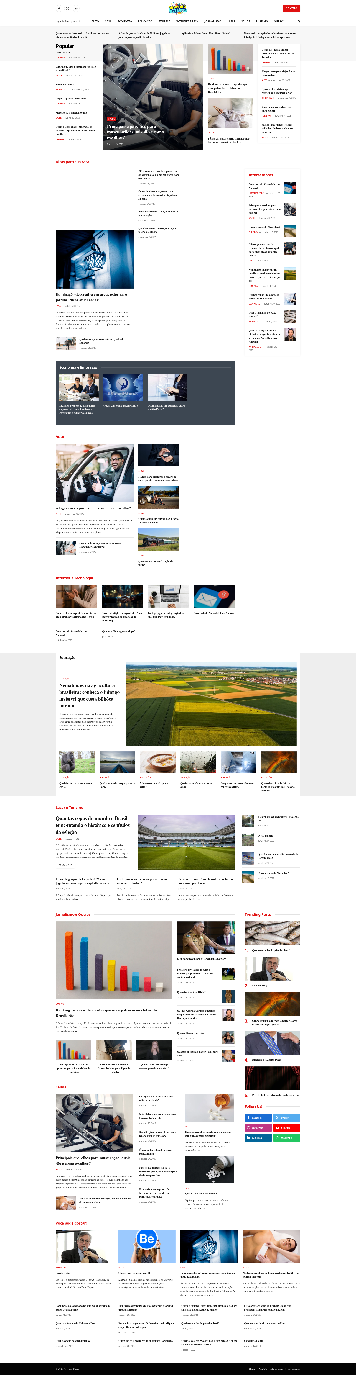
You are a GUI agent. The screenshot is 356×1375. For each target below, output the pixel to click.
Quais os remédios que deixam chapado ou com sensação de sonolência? (208, 1133)
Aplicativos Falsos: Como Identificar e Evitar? (205, 33)
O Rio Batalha (63, 52)
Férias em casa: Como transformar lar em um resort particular (229, 140)
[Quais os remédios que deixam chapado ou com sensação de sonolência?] (209, 1108)
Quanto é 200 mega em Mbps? (118, 631)
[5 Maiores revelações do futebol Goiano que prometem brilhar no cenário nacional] (228, 974)
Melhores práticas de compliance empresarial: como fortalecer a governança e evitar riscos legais (77, 409)
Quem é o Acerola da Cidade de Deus (75, 1323)
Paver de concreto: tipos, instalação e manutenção (158, 213)
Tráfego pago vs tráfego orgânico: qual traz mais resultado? (166, 614)
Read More (65, 865)
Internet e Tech (187, 21)
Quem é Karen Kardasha (190, 1033)
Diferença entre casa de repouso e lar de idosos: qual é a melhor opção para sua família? (158, 174)
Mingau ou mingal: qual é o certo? (155, 785)
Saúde (245, 21)
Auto (95, 21)
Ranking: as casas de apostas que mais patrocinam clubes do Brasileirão (228, 88)
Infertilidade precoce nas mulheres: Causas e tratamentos (158, 1116)
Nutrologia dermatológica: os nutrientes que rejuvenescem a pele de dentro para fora (158, 1171)
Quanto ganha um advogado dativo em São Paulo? (166, 407)
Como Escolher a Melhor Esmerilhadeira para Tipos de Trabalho (277, 53)
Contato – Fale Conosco (271, 1368)
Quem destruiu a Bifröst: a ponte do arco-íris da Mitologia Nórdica (278, 786)
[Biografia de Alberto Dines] (272, 1043)
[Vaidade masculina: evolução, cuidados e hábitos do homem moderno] (66, 1203)
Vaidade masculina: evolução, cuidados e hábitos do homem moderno (277, 128)
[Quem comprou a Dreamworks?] (123, 387)
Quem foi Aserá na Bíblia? (191, 992)
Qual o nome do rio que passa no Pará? (117, 785)
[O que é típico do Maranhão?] (290, 231)
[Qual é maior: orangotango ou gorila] (77, 762)
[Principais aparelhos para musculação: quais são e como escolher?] (153, 97)
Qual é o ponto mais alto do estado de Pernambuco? (278, 856)
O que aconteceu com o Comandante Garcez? (201, 959)
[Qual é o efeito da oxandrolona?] (209, 1169)
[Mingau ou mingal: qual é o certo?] (158, 762)
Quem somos (294, 1368)
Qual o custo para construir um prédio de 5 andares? (102, 341)
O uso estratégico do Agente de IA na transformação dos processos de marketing (122, 616)
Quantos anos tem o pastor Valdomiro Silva (197, 1053)
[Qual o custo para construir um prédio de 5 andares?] (66, 343)
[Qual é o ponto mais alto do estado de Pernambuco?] (248, 858)
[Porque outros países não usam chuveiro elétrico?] (238, 762)
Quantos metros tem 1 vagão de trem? (155, 563)
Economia (125, 21)
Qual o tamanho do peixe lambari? (262, 314)
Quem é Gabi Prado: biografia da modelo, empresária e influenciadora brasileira (75, 130)
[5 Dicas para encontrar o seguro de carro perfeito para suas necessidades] (158, 455)
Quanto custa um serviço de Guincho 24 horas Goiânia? (158, 520)
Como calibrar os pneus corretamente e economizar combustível (100, 545)
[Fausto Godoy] (272, 969)
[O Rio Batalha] (248, 839)
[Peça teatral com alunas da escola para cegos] (272, 1078)
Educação (145, 21)
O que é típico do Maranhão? (71, 98)
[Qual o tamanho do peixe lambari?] (290, 316)
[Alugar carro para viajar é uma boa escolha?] (95, 473)
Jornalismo (213, 21)
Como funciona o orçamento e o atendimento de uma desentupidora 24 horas (157, 195)
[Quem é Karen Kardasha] (228, 1037)
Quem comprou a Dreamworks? (120, 405)
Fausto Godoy (259, 985)
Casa (108, 21)
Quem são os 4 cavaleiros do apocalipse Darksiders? (145, 1341)
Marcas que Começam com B (71, 112)
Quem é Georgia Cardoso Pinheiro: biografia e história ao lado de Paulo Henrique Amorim (264, 336)
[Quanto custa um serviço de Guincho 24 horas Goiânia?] (158, 497)
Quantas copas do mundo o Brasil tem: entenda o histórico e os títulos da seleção (82, 35)
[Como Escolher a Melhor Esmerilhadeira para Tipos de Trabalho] (114, 1050)
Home (252, 1368)
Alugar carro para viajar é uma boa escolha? (278, 73)
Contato (291, 8)
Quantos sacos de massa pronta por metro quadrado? (157, 230)
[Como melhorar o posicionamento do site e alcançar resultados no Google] (76, 596)
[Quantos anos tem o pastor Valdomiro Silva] (228, 1056)
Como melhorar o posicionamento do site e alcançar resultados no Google (75, 614)
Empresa (164, 21)
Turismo (262, 21)
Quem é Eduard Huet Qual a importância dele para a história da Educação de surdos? (209, 1307)
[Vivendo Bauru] (178, 8)
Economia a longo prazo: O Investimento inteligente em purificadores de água (154, 1193)
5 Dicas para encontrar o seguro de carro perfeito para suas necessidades (158, 478)
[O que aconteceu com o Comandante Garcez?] (206, 937)
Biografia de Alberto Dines (266, 1060)
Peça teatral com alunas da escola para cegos (276, 1095)
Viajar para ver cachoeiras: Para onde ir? (276, 108)
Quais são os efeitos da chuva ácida (196, 785)
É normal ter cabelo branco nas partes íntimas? (156, 1151)
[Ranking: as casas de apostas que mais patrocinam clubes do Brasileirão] (230, 59)
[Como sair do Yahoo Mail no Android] (214, 596)
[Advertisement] (95, 197)
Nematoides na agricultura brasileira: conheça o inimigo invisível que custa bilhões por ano (270, 35)
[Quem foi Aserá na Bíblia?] (228, 996)
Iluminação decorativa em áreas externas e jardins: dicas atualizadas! (91, 297)
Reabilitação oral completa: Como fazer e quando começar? (157, 1134)
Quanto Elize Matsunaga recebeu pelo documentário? (277, 91)
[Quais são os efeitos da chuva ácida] (198, 762)
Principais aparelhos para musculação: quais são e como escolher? (135, 131)
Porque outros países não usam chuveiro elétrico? (237, 785)
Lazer (231, 21)
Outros (279, 21)
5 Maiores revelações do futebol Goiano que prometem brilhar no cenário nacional (195, 973)
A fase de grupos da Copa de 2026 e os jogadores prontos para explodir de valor (144, 35)
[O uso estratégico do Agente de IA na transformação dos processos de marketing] (122, 596)
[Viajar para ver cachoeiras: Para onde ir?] (248, 821)
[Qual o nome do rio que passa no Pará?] (118, 762)
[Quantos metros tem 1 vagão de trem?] (158, 539)
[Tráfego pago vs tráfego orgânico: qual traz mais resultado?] (168, 596)
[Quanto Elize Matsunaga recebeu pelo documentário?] (154, 1050)
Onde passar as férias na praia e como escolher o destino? (142, 881)
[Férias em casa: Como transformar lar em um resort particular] (230, 113)
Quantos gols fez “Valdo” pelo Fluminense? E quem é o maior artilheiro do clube (209, 1342)
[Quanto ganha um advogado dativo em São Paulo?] (167, 387)
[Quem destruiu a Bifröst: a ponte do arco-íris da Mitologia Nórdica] (279, 762)
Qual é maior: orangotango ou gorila (75, 785)
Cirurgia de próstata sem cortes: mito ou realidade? (76, 68)
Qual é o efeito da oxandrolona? (202, 1193)
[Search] (298, 21)
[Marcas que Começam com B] (147, 1246)
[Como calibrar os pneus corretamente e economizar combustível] (66, 547)
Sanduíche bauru (65, 84)
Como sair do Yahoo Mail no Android (214, 613)
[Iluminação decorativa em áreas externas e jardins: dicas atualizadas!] (95, 259)
